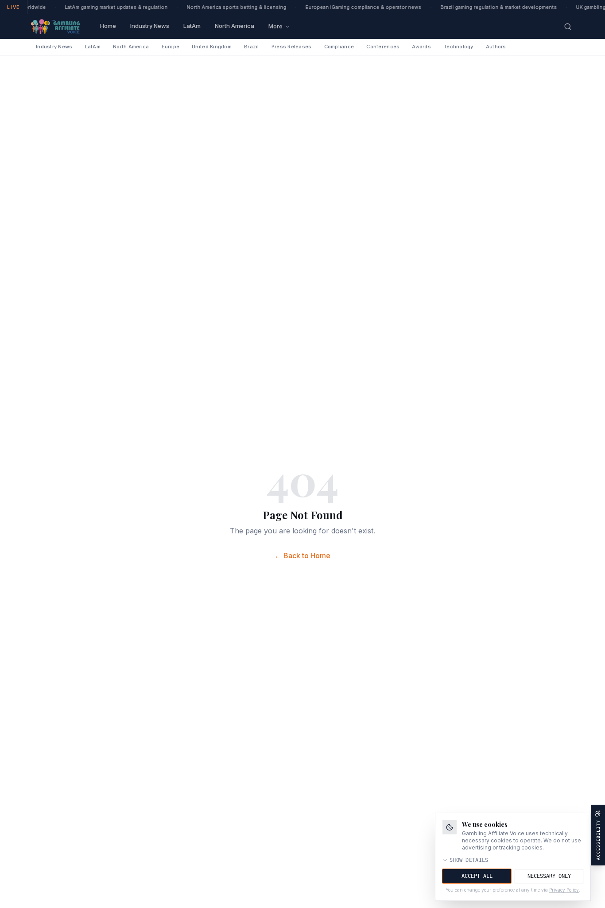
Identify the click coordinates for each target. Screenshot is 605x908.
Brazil (251, 46)
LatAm (192, 25)
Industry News (149, 25)
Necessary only (549, 876)
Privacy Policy (564, 889)
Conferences (382, 46)
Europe (171, 46)
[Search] (567, 26)
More (275, 26)
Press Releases (291, 46)
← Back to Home (302, 555)
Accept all (477, 876)
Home (108, 25)
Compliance (339, 46)
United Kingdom (212, 46)
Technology (458, 46)
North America (234, 25)
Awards (421, 46)
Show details (469, 860)
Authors (496, 46)
